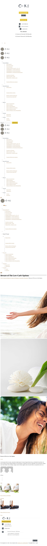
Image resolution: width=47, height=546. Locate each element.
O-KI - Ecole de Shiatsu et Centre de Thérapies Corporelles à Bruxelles (14, 278)
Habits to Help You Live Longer (5, 512)
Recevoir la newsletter (23, 12)
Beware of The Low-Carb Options (5, 495)
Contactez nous (23, 19)
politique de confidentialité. (23, 542)
